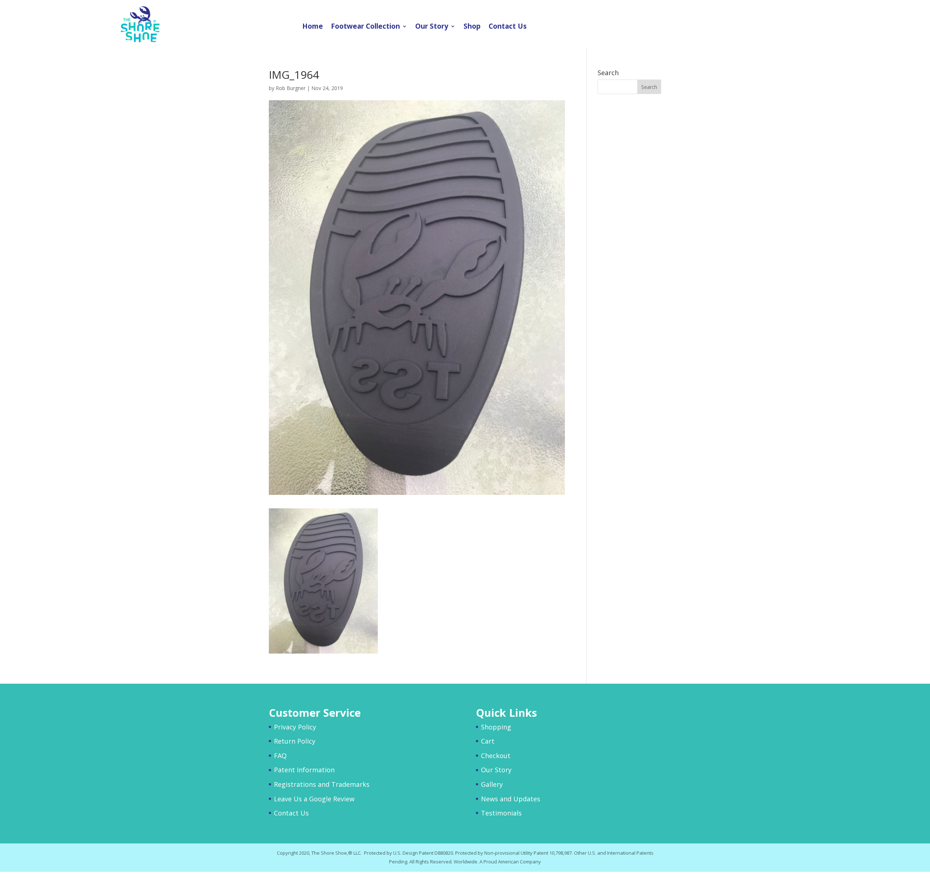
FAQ (280, 755)
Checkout (495, 755)
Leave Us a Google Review (314, 798)
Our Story (431, 27)
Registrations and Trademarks (321, 784)
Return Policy (294, 741)
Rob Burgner (291, 88)
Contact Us (508, 27)
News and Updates (510, 798)
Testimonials (501, 813)
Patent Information (304, 769)
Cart (487, 741)
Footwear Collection (365, 27)
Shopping (496, 727)
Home (312, 27)
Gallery (492, 784)
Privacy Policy (295, 727)
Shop (472, 27)
